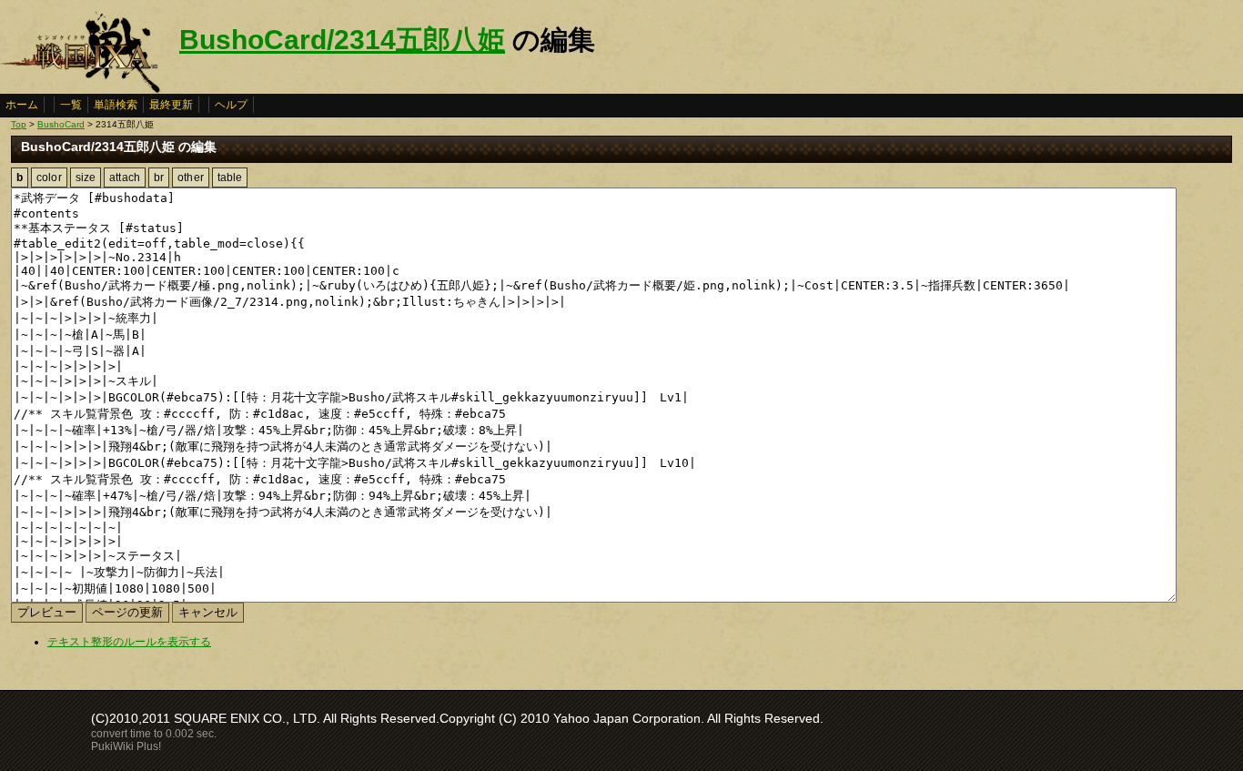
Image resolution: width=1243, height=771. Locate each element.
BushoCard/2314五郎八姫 (342, 40)
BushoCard (61, 124)
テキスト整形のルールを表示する (129, 641)
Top (18, 124)
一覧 (71, 104)
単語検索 (115, 104)
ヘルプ (231, 104)
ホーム (21, 104)
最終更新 (171, 104)
